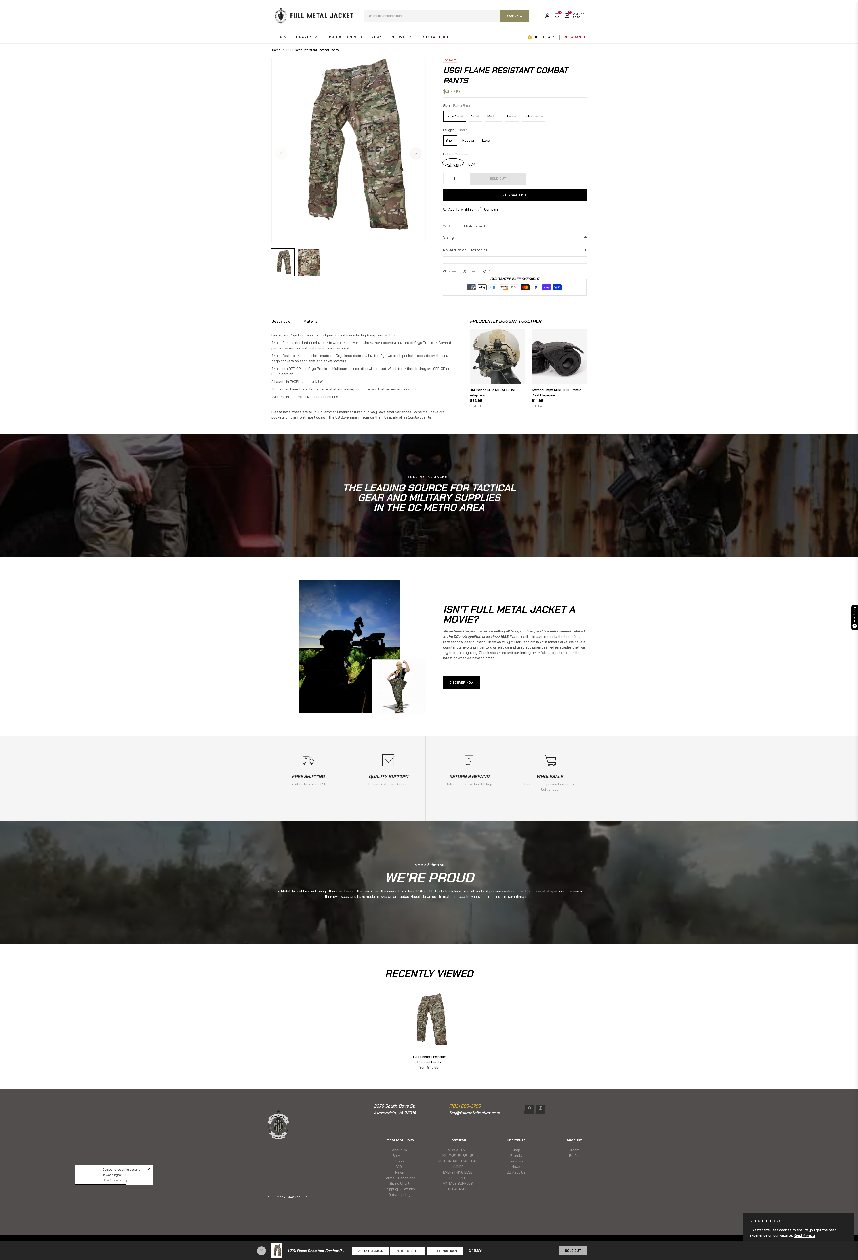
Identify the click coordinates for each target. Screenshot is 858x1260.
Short (450, 140)
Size (358, 1251)
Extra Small (455, 116)
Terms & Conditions (399, 1178)
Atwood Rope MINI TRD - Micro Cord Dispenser (556, 393)
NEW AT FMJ (458, 1150)
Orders (574, 1150)
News (399, 1172)
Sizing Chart (399, 1183)
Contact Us (516, 1172)
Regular (468, 140)
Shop (399, 1161)
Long (486, 140)
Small (475, 116)
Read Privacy (804, 1235)
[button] (446, 16)
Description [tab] (282, 321)
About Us (399, 1150)
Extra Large (533, 116)
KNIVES (458, 1166)
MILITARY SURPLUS (457, 1155)
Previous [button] (281, 153)
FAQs (400, 1166)
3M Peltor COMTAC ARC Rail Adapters (492, 393)
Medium (493, 116)
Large (511, 116)
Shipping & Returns (399, 1189)
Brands (516, 1155)
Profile (574, 1155)
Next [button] (416, 153)
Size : (457, 105)
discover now (461, 683)
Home (276, 50)
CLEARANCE (457, 1189)
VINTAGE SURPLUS (458, 1183)
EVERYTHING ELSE (457, 1172)
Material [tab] (310, 321)
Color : (456, 154)
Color (435, 1251)
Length (399, 1251)
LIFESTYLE (457, 1178)
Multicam (453, 164)
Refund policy (400, 1194)
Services (399, 1155)
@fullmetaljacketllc (553, 652)
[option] (348, 150)
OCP (471, 164)
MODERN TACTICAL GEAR (458, 1161)
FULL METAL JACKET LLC (287, 1197)
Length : (455, 130)
